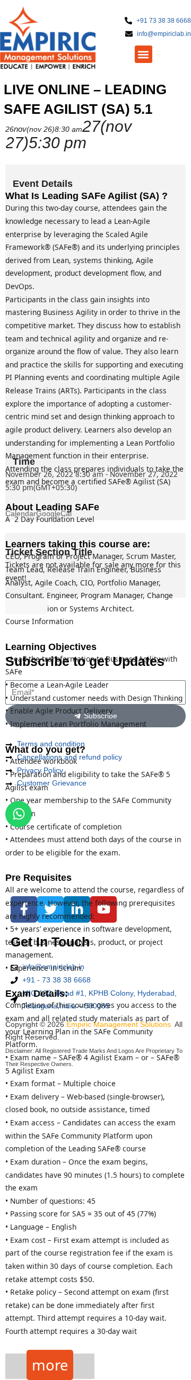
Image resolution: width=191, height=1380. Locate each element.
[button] (143, 54)
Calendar (20, 514)
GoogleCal (54, 514)
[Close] (26, 606)
